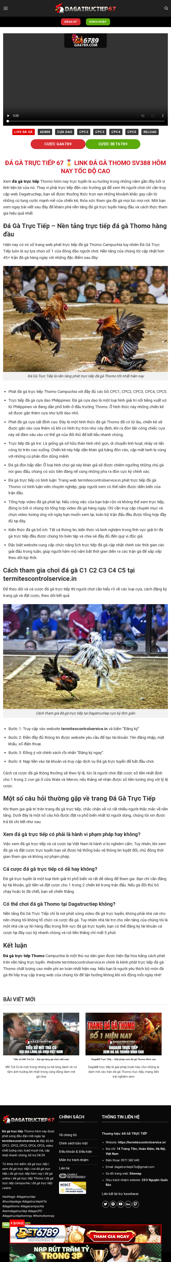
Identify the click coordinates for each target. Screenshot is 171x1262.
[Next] (162, 1052)
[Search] (166, 8)
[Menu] (5, 8)
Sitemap (135, 1173)
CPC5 (131, 132)
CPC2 (83, 132)
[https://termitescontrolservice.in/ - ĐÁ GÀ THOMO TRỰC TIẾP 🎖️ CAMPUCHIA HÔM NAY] (85, 8)
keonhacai (131, 1194)
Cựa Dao (64, 132)
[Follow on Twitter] (105, 1204)
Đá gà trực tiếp (12, 1131)
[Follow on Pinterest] (113, 1204)
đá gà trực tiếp (25, 181)
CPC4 (115, 132)
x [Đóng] (17, 1223)
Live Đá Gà (23, 132)
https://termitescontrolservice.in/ (142, 1142)
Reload (150, 132)
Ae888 (45, 132)
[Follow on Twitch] (135, 1204)
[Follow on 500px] (128, 1204)
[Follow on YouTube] (120, 1204)
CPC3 (99, 132)
